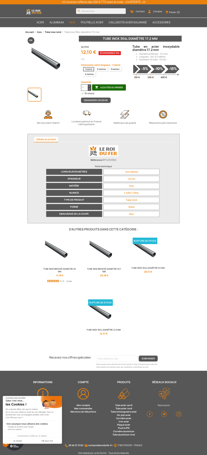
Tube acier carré (123, 405)
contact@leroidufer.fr (100, 445)
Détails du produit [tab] (46, 139)
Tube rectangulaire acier (124, 411)
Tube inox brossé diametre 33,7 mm (104, 270)
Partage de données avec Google (21, 427)
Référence (96, 160)
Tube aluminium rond (124, 434)
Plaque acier (123, 424)
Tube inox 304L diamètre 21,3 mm (103, 329)
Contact (140, 11)
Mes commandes (83, 408)
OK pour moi (47, 441)
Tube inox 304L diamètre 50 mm (148, 268)
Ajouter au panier (109, 87)
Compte (157, 11)
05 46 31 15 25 (76, 445)
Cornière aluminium (123, 431)
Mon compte (83, 405)
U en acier (124, 421)
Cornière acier (123, 418)
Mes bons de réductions (83, 411)
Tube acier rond (123, 408)
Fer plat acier (124, 415)
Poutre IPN (123, 428)
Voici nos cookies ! (15, 429)
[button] (6, 443)
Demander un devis (96, 100)
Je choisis (17, 441)
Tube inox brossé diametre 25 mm (59, 270)
